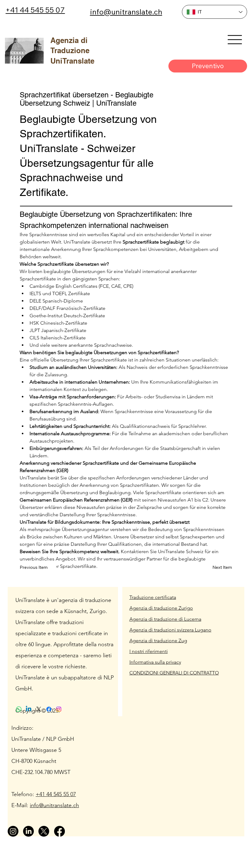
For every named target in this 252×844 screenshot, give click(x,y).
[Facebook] (59, 831)
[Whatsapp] (18, 709)
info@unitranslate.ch (126, 11)
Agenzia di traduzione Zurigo (161, 608)
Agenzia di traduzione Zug (158, 640)
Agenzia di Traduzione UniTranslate (72, 50)
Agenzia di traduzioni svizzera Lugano (170, 630)
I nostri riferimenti (148, 651)
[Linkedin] (28, 709)
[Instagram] (13, 831)
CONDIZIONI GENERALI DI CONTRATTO (174, 673)
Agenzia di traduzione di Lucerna (165, 619)
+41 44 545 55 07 (35, 9)
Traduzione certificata (152, 597)
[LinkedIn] (28, 831)
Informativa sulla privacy (155, 662)
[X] (43, 831)
